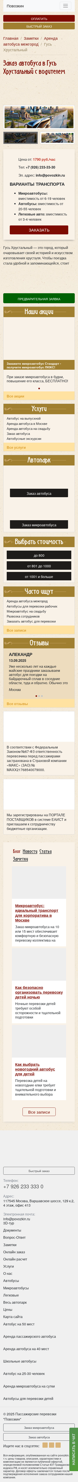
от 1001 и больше (39, 576)
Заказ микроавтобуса (39, 1427)
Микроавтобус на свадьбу (26, 611)
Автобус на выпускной (24, 418)
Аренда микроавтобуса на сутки (29, 1386)
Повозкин (15, 5)
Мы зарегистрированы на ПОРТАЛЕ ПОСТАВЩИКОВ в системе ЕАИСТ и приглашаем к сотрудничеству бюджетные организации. (36, 821)
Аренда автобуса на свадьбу (28, 429)
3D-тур (8, 1223)
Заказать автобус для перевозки (31, 621)
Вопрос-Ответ (14, 1237)
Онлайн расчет (15, 1259)
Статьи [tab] (45, 851)
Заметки (9, 1245)
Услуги (8, 1266)
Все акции (15, 396)
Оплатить (39, 18)
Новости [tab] (30, 851)
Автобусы (11, 1280)
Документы (12, 1230)
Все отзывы (17, 703)
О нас (7, 1273)
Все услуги (16, 447)
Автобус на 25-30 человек (24, 1373)
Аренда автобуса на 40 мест (26, 1349)
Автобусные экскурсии (24, 438)
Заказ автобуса (18, 433)
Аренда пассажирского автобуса (29, 1336)
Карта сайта (13, 1317)
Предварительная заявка (39, 298)
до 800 (39, 555)
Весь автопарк (15, 1302)
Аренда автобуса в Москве (27, 424)
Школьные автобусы (19, 1361)
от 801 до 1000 (39, 565)
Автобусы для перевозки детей (28, 1398)
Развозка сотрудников (23, 616)
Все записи (16, 630)
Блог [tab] (17, 851)
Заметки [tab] (20, 859)
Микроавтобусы (16, 1288)
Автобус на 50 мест (18, 1324)
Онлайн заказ (14, 1252)
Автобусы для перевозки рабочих (32, 606)
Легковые (11, 1295)
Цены (7, 1309)
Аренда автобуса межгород (27, 601)
